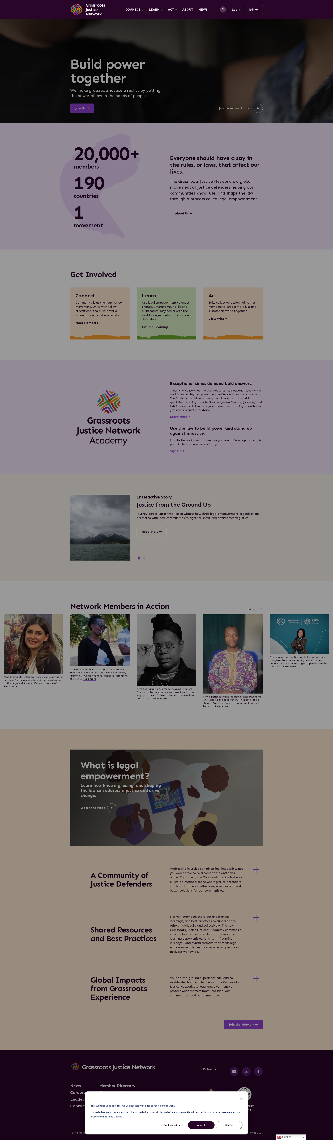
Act (171, 9)
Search (223, 9)
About (187, 9)
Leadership (81, 1099)
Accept (201, 1125)
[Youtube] (234, 1071)
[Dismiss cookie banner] (241, 1099)
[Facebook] (258, 1071)
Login (236, 9)
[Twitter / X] (246, 1071)
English (286, 1136)
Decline (229, 1125)
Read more (10, 686)
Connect (132, 9)
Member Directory (117, 1085)
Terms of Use (79, 1132)
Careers (77, 1092)
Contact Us (81, 1106)
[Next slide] (261, 609)
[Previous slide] (255, 609)
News (203, 9)
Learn (154, 9)
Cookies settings (173, 1125)
